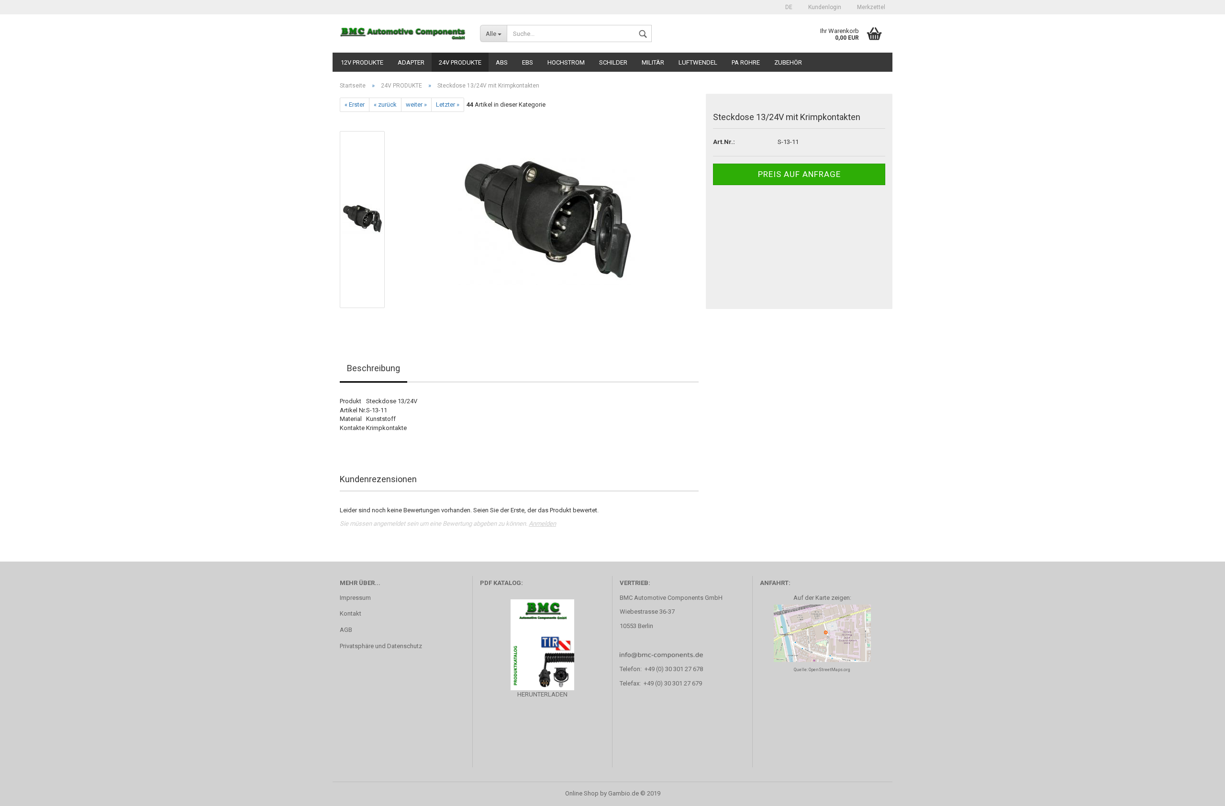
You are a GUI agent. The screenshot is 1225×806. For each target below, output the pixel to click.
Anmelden (542, 523)
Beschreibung (373, 368)
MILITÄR (653, 62)
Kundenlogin (824, 7)
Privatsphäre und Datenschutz (381, 646)
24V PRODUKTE (460, 62)
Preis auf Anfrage (799, 174)
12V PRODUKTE (362, 62)
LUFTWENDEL (698, 62)
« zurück (385, 104)
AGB (346, 629)
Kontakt (350, 613)
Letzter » (447, 104)
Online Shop (582, 793)
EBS (527, 62)
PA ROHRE (746, 62)
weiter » (416, 104)
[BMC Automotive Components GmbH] (403, 33)
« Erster (355, 104)
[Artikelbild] (546, 219)
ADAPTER (411, 62)
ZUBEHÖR (788, 62)
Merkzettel (870, 7)
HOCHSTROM (566, 62)
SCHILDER (613, 62)
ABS (502, 62)
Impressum (355, 597)
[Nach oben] (1198, 791)
